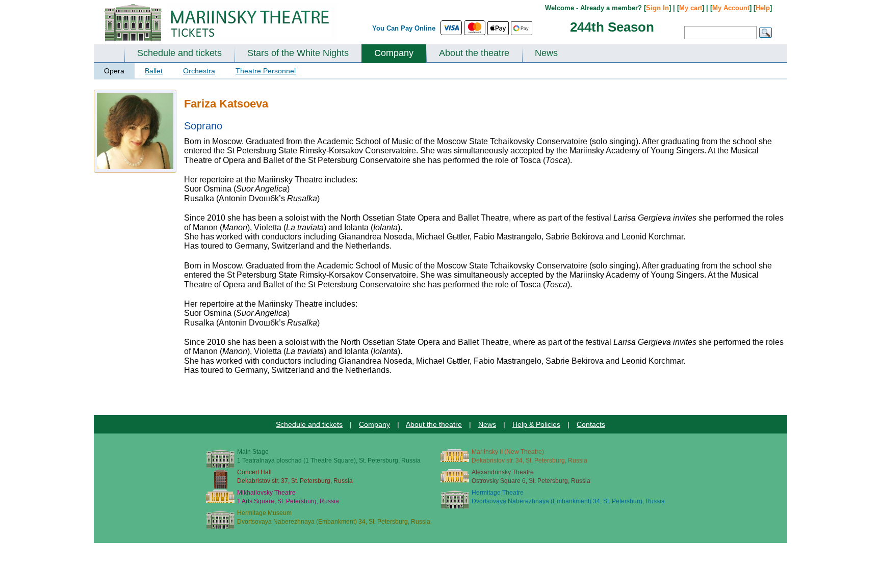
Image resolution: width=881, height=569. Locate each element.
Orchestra (199, 71)
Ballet (154, 71)
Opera (114, 71)
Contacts (591, 424)
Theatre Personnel (266, 71)
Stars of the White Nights (298, 53)
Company (393, 53)
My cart (690, 8)
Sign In (657, 8)
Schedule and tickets (179, 53)
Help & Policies (536, 424)
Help (763, 8)
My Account (730, 8)
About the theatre (474, 53)
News (546, 53)
